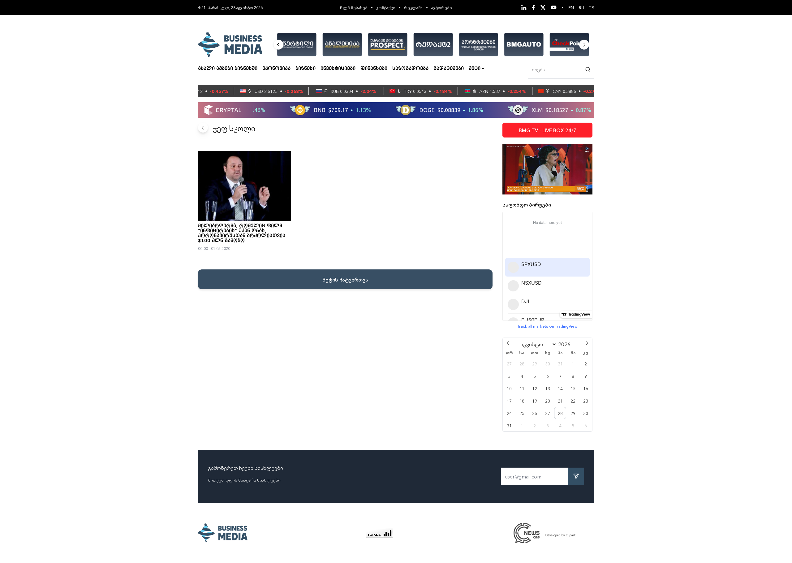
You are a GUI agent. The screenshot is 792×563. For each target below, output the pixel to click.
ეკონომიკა (276, 68)
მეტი (474, 68)
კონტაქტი (385, 7)
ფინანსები (373, 68)
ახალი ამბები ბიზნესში (227, 68)
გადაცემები (448, 68)
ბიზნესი (305, 68)
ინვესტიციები (338, 68)
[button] (278, 45)
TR (591, 7)
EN (571, 7)
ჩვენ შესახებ (354, 7)
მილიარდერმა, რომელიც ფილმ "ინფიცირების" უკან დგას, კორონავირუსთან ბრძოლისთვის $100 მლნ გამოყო (242, 233)
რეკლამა (413, 7)
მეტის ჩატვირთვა (345, 279)
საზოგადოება (410, 68)
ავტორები (441, 7)
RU (581, 7)
